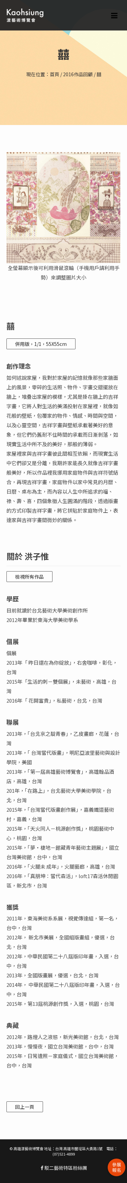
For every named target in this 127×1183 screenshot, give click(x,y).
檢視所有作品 (29, 576)
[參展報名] (116, 1167)
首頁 (54, 74)
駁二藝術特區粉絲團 (65, 1167)
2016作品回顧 (78, 74)
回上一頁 (24, 1106)
